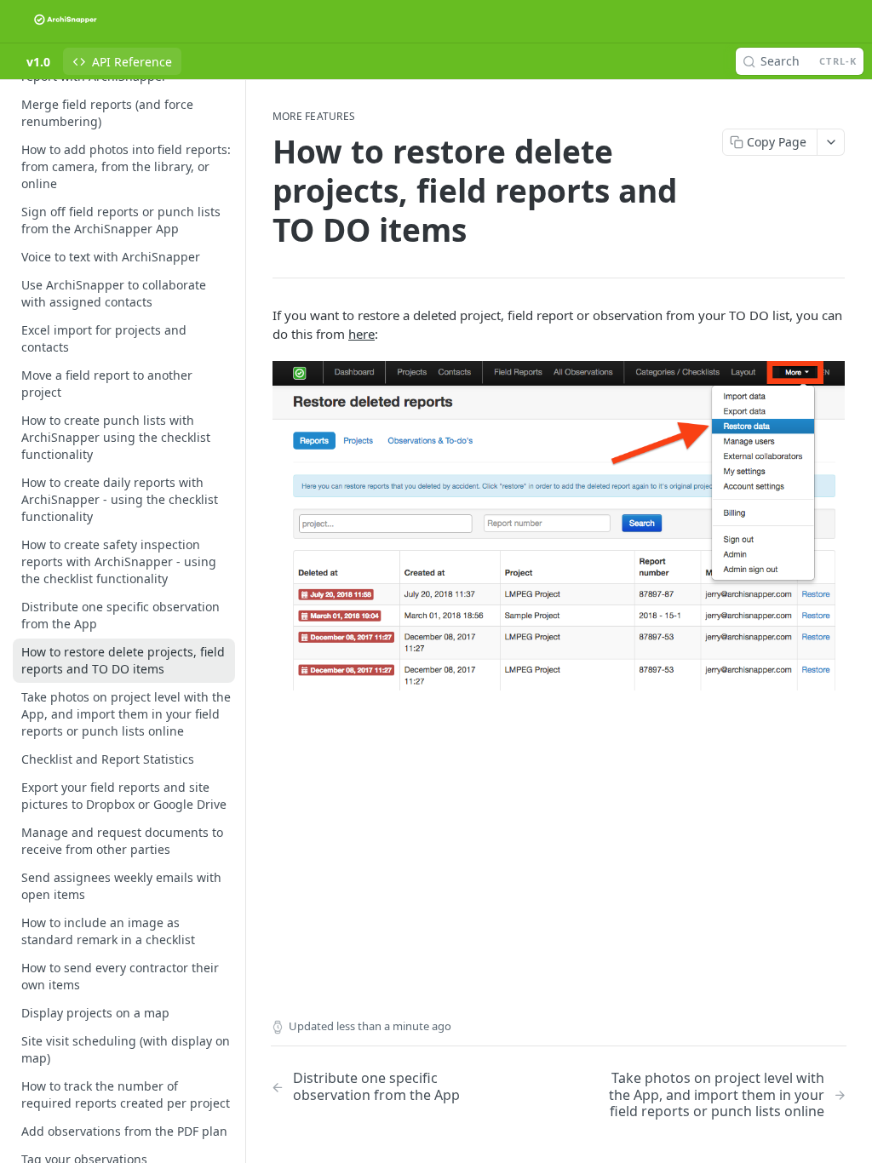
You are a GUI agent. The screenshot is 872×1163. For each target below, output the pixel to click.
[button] (558, 525)
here (361, 333)
